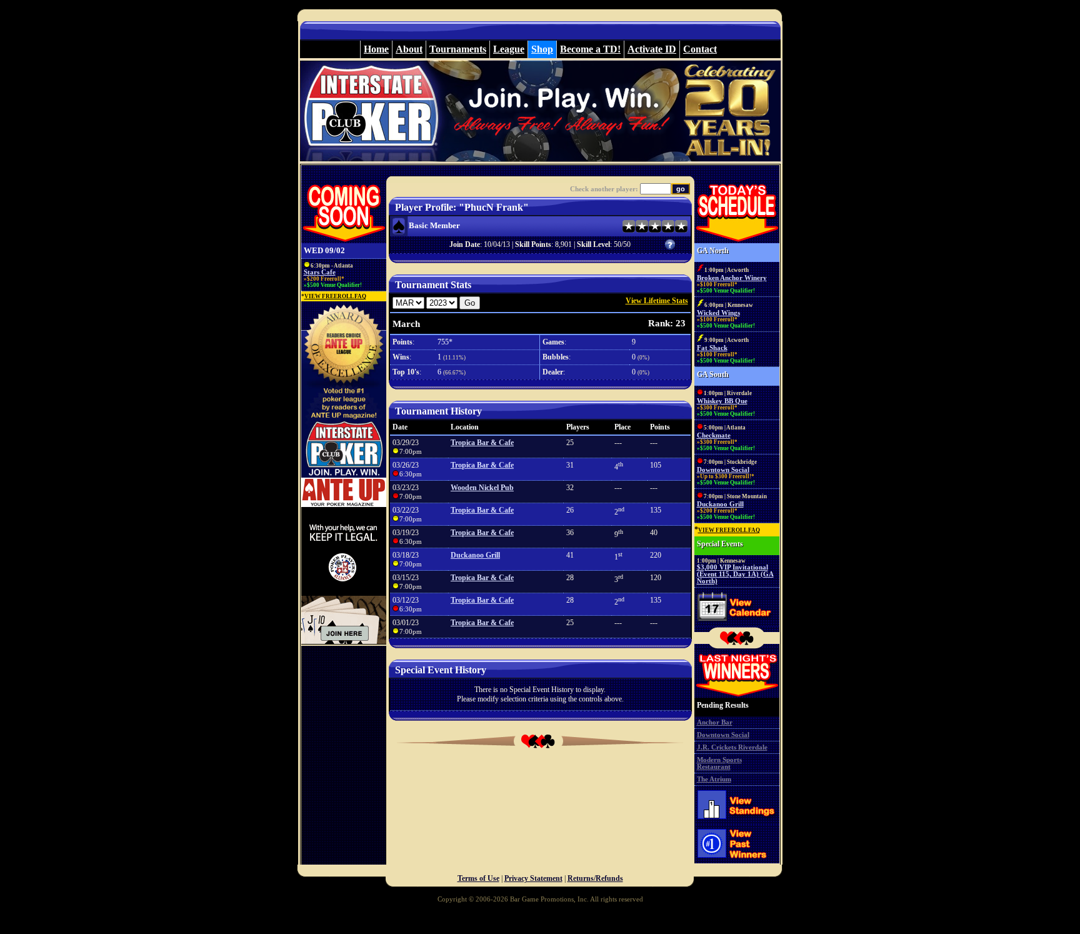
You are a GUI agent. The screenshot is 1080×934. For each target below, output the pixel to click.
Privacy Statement (533, 878)
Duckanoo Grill (475, 555)
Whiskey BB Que (722, 401)
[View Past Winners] (736, 862)
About (409, 49)
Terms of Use (478, 878)
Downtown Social (723, 469)
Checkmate (714, 435)
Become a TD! (590, 49)
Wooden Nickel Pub (482, 487)
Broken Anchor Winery (732, 277)
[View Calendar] (736, 624)
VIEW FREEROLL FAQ (335, 296)
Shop (542, 49)
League (508, 49)
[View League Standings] (736, 822)
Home (376, 49)
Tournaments (457, 49)
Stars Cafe (320, 272)
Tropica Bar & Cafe (482, 442)
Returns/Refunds (595, 878)
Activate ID (652, 49)
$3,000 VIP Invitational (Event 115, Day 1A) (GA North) (735, 574)
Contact (700, 49)
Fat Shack (712, 347)
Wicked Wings (718, 312)
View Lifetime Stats (657, 300)
